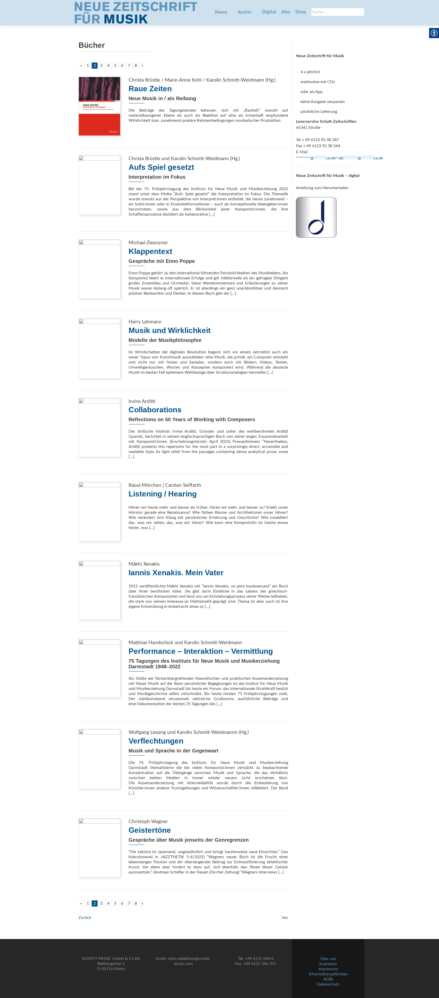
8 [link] (136, 66)
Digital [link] (269, 12)
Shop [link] (300, 12)
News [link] (221, 12)
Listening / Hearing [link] (163, 494)
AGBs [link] (328, 979)
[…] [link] (212, 214)
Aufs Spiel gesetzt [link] (161, 167)
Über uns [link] (328, 959)
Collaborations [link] (155, 409)
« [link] (81, 66)
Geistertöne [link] (150, 830)
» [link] (142, 66)
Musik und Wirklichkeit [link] (170, 330)
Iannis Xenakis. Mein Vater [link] (176, 572)
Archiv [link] (245, 12)
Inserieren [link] (328, 964)
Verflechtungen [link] (156, 741)
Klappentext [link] (150, 251)
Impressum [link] (328, 969)
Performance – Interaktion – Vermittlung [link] (201, 651)
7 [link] (129, 66)
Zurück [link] (85, 918)
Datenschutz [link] (328, 984)
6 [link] (122, 66)
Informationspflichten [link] (328, 974)
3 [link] (101, 66)
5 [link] (115, 66)
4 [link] (108, 66)
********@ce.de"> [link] (339, 158)
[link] (136, 12)
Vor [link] (285, 918)
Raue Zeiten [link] (150, 88)
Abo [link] (285, 12)
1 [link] (88, 66)
